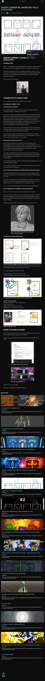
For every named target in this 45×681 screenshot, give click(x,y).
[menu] (42, 1)
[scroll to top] (3, 675)
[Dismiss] (42, 51)
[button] (35, 54)
